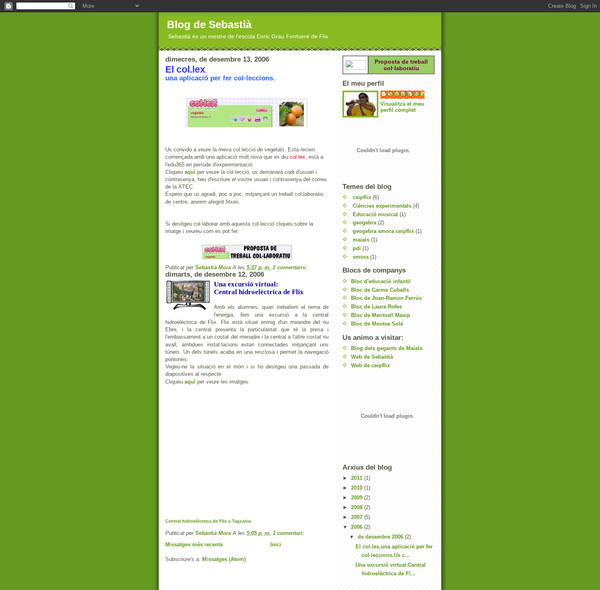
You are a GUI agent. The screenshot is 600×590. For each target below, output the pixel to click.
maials (361, 240)
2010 (357, 488)
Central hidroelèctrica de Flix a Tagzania (208, 521)
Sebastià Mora (406, 94)
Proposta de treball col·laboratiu (401, 64)
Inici (275, 544)
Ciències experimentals (382, 206)
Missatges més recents (194, 544)
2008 (357, 507)
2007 (357, 517)
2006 (357, 527)
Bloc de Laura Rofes (376, 307)
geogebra (364, 223)
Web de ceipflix (370, 365)
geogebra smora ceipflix (383, 231)
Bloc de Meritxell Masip (380, 315)
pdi (357, 248)
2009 (357, 498)
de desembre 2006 (381, 537)
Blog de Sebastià (209, 24)
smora (361, 257)
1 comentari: (289, 533)
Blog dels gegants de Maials (386, 348)
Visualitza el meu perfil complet (402, 107)
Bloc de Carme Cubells (380, 290)
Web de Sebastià (372, 357)
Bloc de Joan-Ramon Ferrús (386, 298)
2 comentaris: (291, 267)
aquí (190, 172)
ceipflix (362, 197)
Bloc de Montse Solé (377, 324)
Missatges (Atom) (224, 559)
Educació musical (375, 214)
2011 (357, 478)
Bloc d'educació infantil (381, 281)
